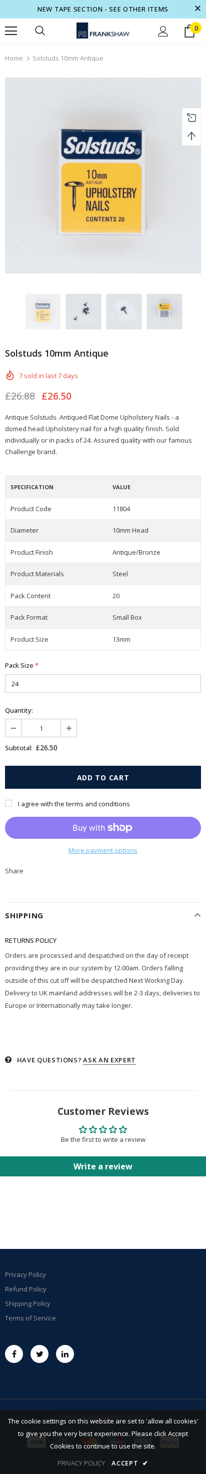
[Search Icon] (40, 31)
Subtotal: (18, 747)
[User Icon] (163, 31)
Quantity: (19, 710)
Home (14, 58)
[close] (197, 9)
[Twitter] (39, 1354)
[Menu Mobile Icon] (11, 31)
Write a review (103, 1166)
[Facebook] (14, 1354)
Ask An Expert (109, 1059)
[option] (103, 176)
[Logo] (103, 31)
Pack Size (21, 665)
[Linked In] (65, 1354)
